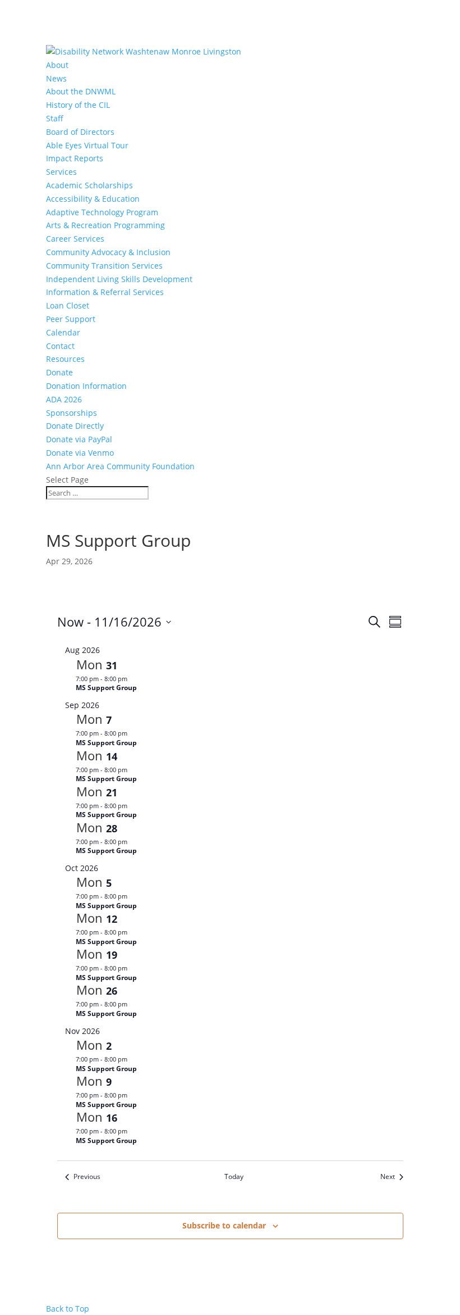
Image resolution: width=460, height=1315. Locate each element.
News (56, 78)
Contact (60, 346)
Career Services (75, 238)
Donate (59, 372)
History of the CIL (78, 104)
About (57, 65)
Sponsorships (71, 412)
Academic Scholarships (89, 185)
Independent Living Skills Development (119, 279)
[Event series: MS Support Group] (133, 678)
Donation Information (86, 385)
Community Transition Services (104, 265)
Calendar (63, 332)
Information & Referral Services (105, 292)
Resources (65, 358)
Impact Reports (74, 158)
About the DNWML (81, 91)
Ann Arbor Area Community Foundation (120, 466)
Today (233, 1176)
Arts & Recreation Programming (105, 225)
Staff (54, 118)
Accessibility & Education (93, 198)
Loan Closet (67, 305)
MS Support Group (106, 687)
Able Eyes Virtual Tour (87, 145)
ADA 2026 (64, 399)
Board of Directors (80, 131)
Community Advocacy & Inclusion (108, 252)
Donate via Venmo (80, 452)
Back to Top (67, 1308)
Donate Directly (75, 425)
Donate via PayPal (79, 439)
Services (61, 171)
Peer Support (70, 319)
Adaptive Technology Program (102, 212)
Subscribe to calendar (224, 1225)
